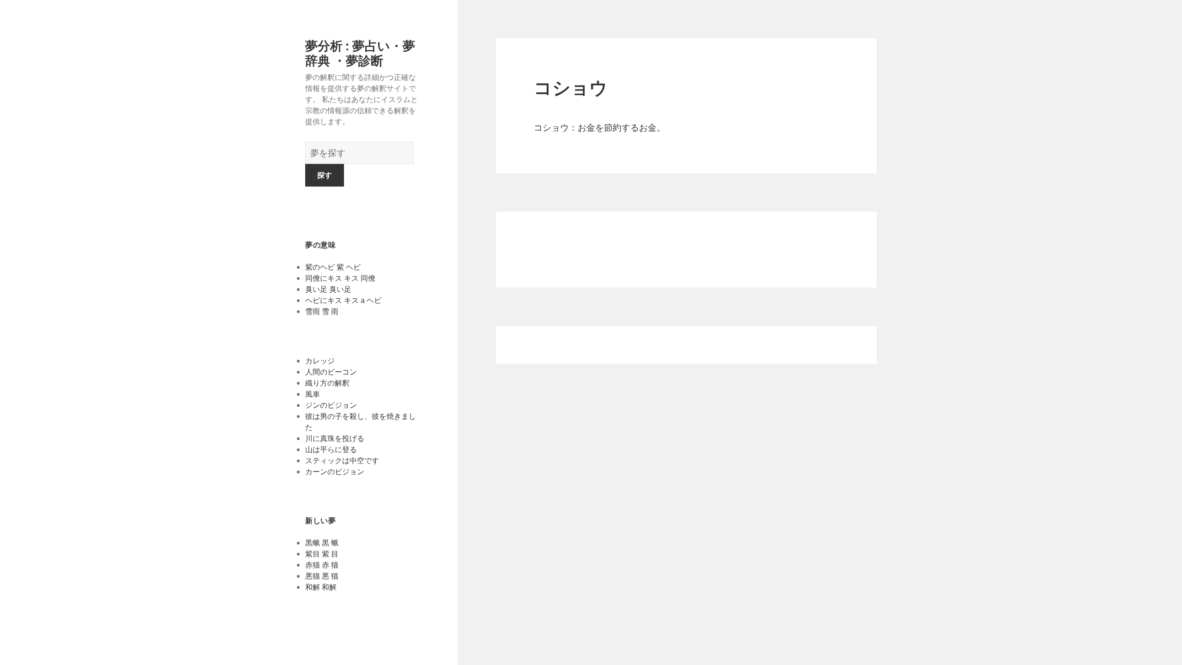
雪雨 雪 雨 (321, 311)
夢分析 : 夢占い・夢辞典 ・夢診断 (360, 53)
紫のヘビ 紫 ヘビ (333, 267)
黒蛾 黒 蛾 (321, 543)
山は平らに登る (331, 449)
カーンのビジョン (334, 471)
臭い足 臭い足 (328, 289)
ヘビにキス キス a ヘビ (343, 300)
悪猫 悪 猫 (321, 576)
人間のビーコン (331, 372)
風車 (312, 394)
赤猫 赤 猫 (321, 565)
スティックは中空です (342, 460)
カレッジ (320, 361)
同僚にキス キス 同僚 (340, 278)
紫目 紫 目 (321, 554)
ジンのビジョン (331, 405)
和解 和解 (321, 587)
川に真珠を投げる (334, 438)
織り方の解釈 (327, 383)
